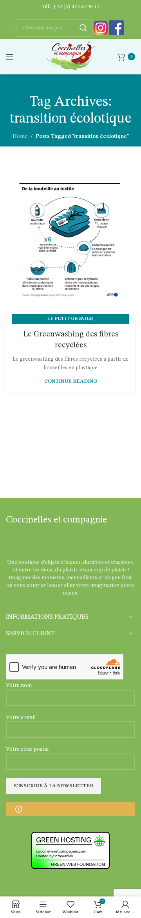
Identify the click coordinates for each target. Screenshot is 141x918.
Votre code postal (27, 749)
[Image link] (100, 28)
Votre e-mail (21, 717)
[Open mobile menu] (10, 57)
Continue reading (70, 381)
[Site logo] (70, 56)
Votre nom (19, 685)
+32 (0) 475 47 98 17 (75, 6)
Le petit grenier (70, 318)
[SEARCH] (83, 28)
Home (20, 136)
